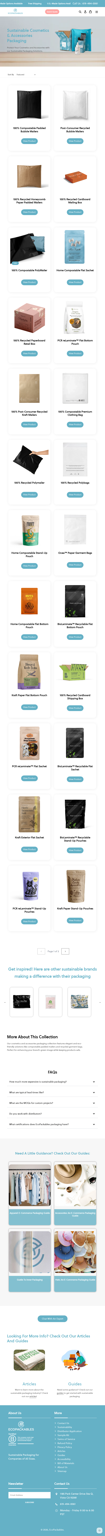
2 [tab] (96, 992)
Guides (75, 1384)
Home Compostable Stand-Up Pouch (29, 554)
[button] (80, 11)
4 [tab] (96, 1000)
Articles (29, 1384)
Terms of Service (66, 1439)
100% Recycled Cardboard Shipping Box (75, 697)
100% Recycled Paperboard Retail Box (29, 342)
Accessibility (64, 1459)
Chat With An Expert (52, 1318)
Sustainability (64, 1427)
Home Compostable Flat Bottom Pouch (29, 625)
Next (100, 1002)
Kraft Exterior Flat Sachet (29, 837)
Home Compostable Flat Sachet (75, 270)
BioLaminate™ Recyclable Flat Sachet (75, 768)
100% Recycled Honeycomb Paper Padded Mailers (29, 201)
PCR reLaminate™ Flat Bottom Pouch (75, 342)
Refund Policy (64, 1443)
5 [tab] (96, 1004)
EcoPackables (56, 1529)
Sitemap (61, 1471)
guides (60, 1393)
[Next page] (65, 951)
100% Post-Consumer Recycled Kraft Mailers (29, 413)
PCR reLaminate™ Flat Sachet (29, 766)
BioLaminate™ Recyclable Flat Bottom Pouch (75, 625)
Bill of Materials (65, 1463)
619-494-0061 (90, 3)
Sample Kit (63, 1435)
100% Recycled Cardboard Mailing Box (75, 201)
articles (32, 1396)
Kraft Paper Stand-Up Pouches (75, 908)
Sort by (11, 74)
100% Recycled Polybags (75, 482)
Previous (5, 1002)
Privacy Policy (64, 1447)
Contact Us (63, 1423)
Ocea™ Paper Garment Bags (75, 553)
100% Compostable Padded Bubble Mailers (29, 129)
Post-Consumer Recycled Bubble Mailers (75, 129)
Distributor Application (69, 1431)
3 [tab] (96, 996)
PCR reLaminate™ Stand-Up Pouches (29, 910)
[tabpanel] (50, 1002)
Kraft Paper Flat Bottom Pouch (29, 695)
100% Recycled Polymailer (29, 482)
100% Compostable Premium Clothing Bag (75, 413)
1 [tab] (96, 988)
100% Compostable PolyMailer (29, 270)
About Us (62, 1467)
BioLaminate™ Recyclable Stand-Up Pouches (75, 839)
